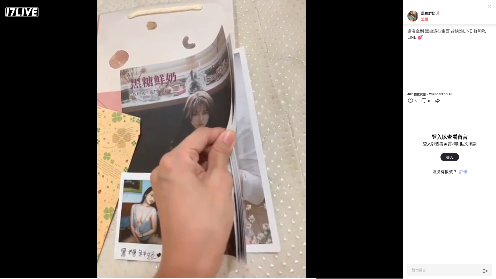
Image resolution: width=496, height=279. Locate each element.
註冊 (463, 171)
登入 (449, 157)
